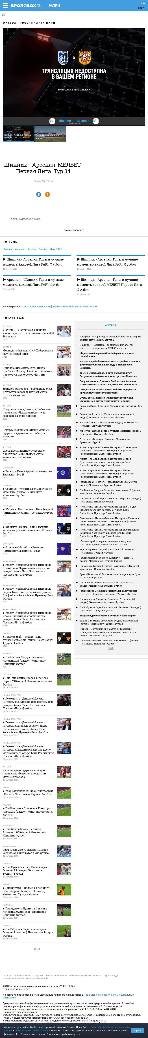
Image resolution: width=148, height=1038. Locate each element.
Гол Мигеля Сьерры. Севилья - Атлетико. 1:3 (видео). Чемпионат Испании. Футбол (110, 491)
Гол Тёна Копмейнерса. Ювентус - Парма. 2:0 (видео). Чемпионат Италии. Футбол (111, 500)
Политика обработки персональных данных (25, 978)
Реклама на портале (56, 976)
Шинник (7, 249)
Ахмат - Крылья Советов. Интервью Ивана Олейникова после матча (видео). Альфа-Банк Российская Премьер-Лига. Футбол (107, 473)
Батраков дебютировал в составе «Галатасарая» (108, 615)
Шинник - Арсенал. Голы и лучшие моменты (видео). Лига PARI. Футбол (33, 261)
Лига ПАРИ (45, 22)
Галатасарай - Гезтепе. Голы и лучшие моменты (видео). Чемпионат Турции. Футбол (108, 483)
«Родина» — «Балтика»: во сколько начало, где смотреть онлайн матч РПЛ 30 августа (107, 346)
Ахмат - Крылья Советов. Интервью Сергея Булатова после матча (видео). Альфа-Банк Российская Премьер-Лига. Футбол (105, 462)
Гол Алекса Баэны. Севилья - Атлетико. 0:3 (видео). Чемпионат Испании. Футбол (109, 567)
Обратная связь (22, 976)
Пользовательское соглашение (85, 976)
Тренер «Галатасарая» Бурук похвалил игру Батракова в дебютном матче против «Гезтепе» (108, 374)
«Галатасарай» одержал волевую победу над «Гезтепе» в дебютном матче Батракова (105, 542)
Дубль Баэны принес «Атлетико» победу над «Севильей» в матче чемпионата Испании (106, 399)
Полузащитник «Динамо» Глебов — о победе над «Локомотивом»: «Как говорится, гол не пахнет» (108, 382)
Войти (141, 7)
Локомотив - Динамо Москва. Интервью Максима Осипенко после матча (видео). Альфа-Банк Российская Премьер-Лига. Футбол (109, 533)
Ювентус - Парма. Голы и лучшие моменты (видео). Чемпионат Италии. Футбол (110, 432)
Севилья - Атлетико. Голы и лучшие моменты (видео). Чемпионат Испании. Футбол (107, 416)
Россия (26, 22)
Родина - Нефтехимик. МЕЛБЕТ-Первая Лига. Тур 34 (67, 306)
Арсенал (20, 249)
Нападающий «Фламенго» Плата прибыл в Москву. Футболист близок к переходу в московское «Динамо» (110, 364)
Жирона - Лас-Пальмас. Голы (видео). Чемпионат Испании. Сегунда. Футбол (109, 424)
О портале (38, 976)
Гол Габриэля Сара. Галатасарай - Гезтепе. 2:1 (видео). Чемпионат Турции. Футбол (111, 609)
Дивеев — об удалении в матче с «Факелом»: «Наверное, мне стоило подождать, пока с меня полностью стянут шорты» (108, 632)
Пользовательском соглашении (32, 1030)
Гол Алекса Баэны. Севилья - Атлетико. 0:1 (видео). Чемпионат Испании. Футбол (109, 642)
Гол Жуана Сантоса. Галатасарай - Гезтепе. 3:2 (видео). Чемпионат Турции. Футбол (106, 584)
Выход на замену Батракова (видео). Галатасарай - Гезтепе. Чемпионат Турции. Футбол (109, 622)
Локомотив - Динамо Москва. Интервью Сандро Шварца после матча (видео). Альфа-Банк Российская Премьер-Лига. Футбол (108, 510)
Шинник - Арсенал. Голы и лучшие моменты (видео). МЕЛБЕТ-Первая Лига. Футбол (110, 284)
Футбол (10, 22)
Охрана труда (111, 976)
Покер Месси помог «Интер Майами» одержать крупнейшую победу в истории (108, 391)
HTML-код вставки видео (26, 218)
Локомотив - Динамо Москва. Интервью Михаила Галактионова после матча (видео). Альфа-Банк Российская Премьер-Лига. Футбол (109, 521)
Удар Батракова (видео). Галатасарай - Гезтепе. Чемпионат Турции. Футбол (107, 551)
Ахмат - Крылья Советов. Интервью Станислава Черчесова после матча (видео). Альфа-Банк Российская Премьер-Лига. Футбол (108, 450)
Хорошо (138, 1030)
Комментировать (74, 229)
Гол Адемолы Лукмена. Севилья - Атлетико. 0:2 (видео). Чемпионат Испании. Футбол (107, 600)
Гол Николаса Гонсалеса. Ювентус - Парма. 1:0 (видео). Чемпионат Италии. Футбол (106, 559)
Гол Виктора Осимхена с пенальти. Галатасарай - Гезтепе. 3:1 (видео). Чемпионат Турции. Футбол (109, 592)
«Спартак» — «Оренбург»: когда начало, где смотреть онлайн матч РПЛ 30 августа (111, 338)
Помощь (7, 976)
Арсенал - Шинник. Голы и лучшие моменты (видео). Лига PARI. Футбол (33, 282)
